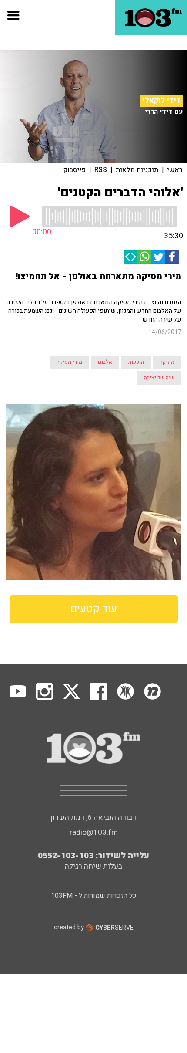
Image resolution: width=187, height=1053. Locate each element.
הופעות (136, 362)
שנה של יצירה (159, 378)
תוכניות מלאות (137, 170)
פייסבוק (74, 170)
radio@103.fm (94, 832)
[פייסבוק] (172, 257)
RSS (100, 170)
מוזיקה (167, 362)
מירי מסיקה (69, 362)
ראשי (175, 170)
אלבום (105, 362)
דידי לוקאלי (161, 100)
